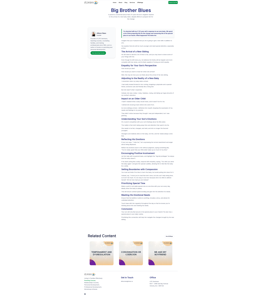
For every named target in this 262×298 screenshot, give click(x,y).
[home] (91, 2)
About (120, 2)
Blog (126, 2)
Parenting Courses (89, 280)
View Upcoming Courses (98, 53)
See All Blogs (169, 236)
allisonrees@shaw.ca (127, 281)
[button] (141, 2)
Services (132, 2)
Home (114, 2)
